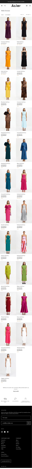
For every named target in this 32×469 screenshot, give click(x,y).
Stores (17, 445)
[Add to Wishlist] (14, 200)
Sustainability (18, 449)
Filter (21, 14)
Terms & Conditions (4, 456)
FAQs (2, 449)
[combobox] (6, 461)
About (17, 440)
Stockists (17, 443)
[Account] (26, 5)
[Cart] (30, 5)
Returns (2, 443)
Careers (17, 441)
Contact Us (3, 440)
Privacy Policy (4, 454)
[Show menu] (2, 6)
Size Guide (3, 445)
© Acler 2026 (3, 466)
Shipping (3, 441)
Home (2, 14)
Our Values (18, 447)
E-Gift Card (3, 447)
